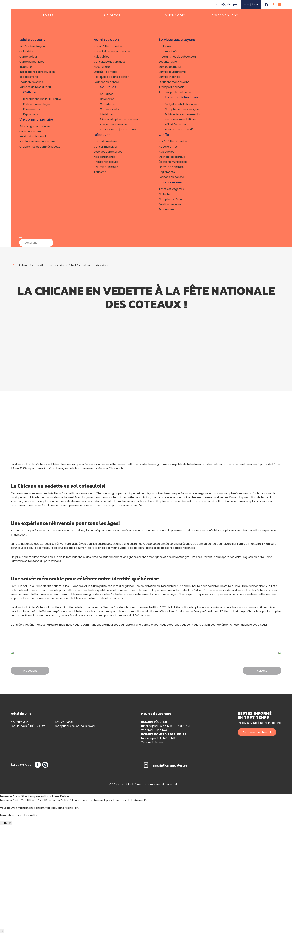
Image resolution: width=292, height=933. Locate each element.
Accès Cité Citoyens (32, 46)
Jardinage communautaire (37, 141)
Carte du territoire (106, 141)
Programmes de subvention (177, 57)
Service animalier (170, 67)
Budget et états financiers (182, 104)
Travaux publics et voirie (175, 92)
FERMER (6, 823)
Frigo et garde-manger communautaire (34, 128)
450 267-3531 (64, 722)
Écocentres (166, 209)
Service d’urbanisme (172, 72)
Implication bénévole (33, 136)
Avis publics (101, 57)
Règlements (167, 172)
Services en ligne (224, 15)
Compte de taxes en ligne (182, 109)
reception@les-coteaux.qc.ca (75, 726)
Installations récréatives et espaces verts (37, 74)
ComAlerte (107, 104)
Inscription (26, 67)
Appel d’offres (168, 147)
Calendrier (267, 4)
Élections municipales (173, 162)
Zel (181, 784)
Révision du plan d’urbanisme (119, 119)
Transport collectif (171, 87)
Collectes (165, 46)
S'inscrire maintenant (257, 732)
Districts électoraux (172, 157)
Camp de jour (28, 57)
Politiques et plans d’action (111, 77)
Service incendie (169, 77)
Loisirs (48, 15)
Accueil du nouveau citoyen (112, 51)
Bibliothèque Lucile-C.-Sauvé (42, 99)
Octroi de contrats (171, 167)
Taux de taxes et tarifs (179, 129)
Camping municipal (32, 62)
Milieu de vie (175, 15)
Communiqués (109, 109)
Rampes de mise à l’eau (35, 87)
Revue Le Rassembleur (115, 124)
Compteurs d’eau (170, 199)
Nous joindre (251, 4)
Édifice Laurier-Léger (36, 104)
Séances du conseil (106, 82)
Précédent (30, 671)
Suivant (262, 671)
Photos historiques (106, 162)
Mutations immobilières (180, 119)
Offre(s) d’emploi (226, 4)
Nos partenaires (104, 157)
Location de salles (31, 82)
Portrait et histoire (106, 167)
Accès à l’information (108, 46)
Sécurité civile (168, 62)
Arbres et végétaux (171, 189)
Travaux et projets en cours (118, 129)
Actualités (106, 94)
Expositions (30, 114)
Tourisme (100, 172)
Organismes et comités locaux (39, 147)
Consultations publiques (109, 62)
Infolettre (106, 114)
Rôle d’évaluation (176, 124)
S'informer (111, 15)
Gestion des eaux (170, 204)
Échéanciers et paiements (182, 114)
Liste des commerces (108, 152)
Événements (31, 109)
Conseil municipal (105, 147)
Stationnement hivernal (174, 82)
